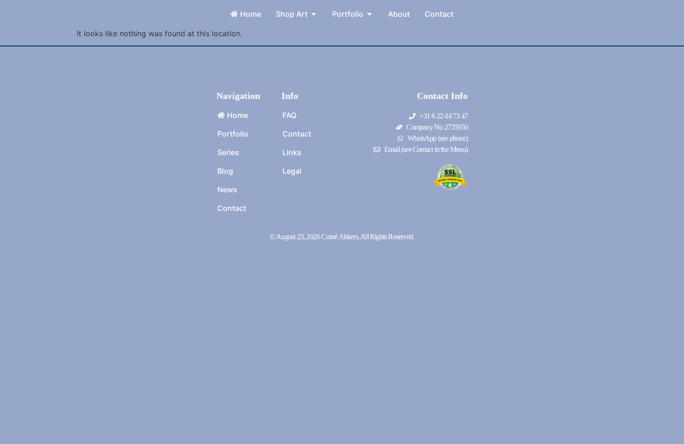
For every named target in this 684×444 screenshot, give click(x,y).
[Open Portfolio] (369, 14)
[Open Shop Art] (313, 14)
